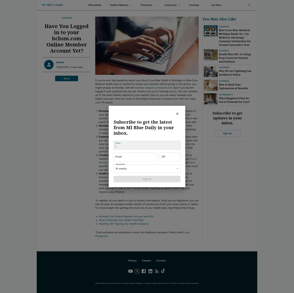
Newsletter (120, 164)
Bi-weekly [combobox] (121, 168)
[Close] (177, 114)
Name (118, 143)
